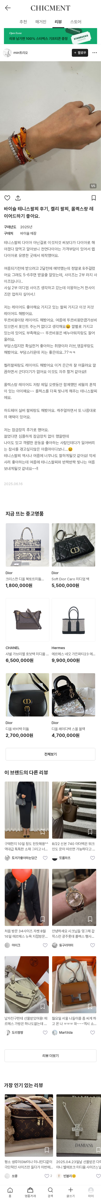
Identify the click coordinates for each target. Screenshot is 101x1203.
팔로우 (82, 53)
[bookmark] (93, 198)
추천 (23, 21)
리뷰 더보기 (50, 1056)
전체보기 (50, 754)
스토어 (75, 21)
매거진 (40, 21)
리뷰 (58, 21)
